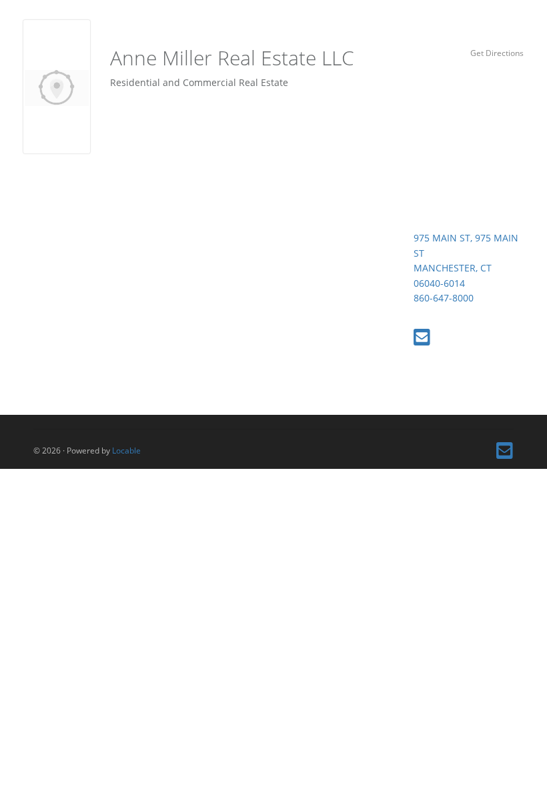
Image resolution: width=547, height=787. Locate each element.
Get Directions (497, 52)
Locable (126, 450)
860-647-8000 (444, 297)
